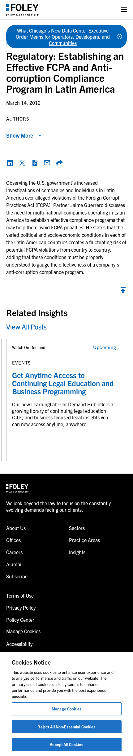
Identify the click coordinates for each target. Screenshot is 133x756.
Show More (19, 135)
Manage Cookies (66, 708)
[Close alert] (119, 36)
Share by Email (47, 162)
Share (59, 162)
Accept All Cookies (66, 744)
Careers (14, 552)
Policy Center (20, 620)
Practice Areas (84, 540)
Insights (77, 552)
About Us (16, 528)
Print (34, 162)
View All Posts (26, 326)
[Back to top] (123, 292)
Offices (13, 540)
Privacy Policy (21, 607)
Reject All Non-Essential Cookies (66, 726)
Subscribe (17, 576)
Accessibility (19, 644)
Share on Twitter (22, 162)
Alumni (13, 564)
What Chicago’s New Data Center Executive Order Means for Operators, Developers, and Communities (63, 36)
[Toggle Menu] (124, 9)
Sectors (77, 528)
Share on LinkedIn (10, 162)
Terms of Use (20, 595)
